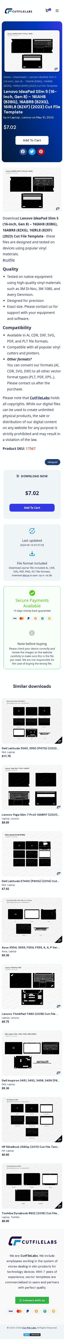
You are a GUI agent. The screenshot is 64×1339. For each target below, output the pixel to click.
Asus (4, 951)
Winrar (26, 575)
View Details (32, 721)
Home (7, 77)
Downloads (20, 77)
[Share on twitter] (32, 151)
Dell (4, 752)
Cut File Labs (29, 1327)
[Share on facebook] (23, 151)
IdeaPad (52, 462)
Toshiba (15, 1217)
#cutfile (9, 260)
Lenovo (26, 117)
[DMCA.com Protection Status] (32, 1334)
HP (3, 1150)
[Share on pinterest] (41, 151)
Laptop (15, 117)
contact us (44, 306)
